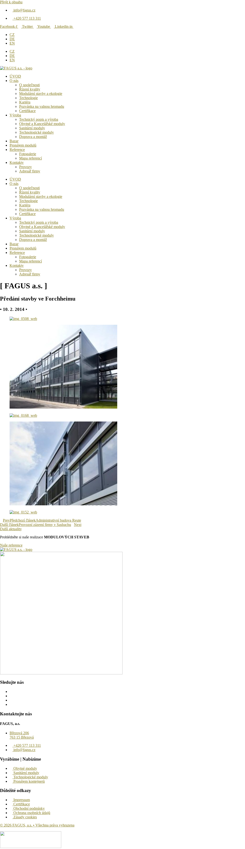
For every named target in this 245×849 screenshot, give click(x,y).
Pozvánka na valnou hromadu (41, 106)
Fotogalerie (27, 154)
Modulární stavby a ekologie (40, 93)
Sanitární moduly (32, 128)
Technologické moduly (36, 132)
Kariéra (24, 102)
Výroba (15, 115)
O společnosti (29, 85)
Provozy (25, 167)
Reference (17, 150)
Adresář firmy (29, 171)
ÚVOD (15, 76)
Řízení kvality (29, 89)
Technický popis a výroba (38, 119)
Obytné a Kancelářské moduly (42, 124)
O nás (14, 81)
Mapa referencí (30, 158)
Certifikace (27, 111)
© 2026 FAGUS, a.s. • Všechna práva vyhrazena (37, 825)
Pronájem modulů (23, 145)
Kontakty (17, 162)
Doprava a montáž (33, 137)
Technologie (28, 98)
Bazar (14, 141)
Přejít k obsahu (11, 2)
